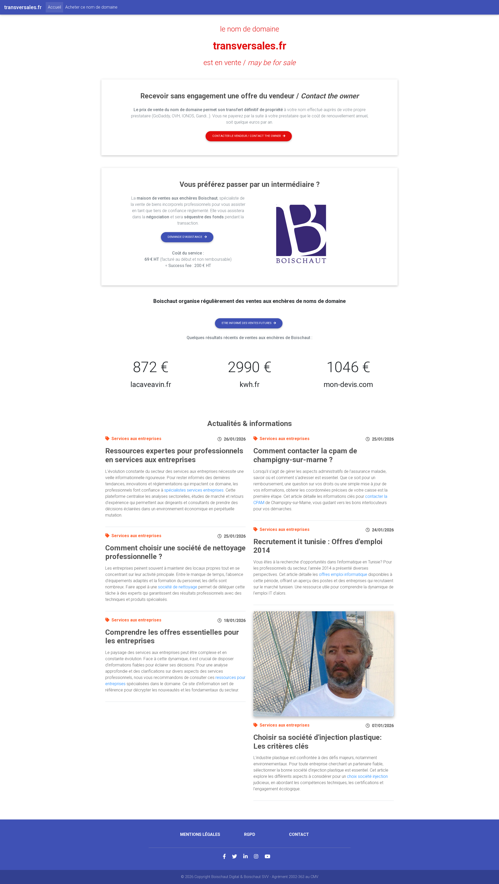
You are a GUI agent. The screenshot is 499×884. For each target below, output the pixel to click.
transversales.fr (249, 46)
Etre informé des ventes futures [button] (246, 323)
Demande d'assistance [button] (185, 237)
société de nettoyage (177, 586)
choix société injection (367, 776)
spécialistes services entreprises (194, 490)
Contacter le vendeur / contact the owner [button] (246, 136)
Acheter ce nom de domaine (91, 7)
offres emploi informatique (343, 574)
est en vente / (249, 63)
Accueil (55, 7)
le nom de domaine (249, 29)
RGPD (249, 834)
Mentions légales (200, 834)
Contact (299, 834)
